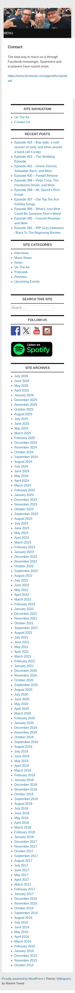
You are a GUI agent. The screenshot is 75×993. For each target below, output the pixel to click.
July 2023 (21, 523)
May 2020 (21, 704)
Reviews (20, 276)
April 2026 (21, 390)
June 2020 (21, 699)
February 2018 (24, 832)
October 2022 (24, 566)
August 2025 (23, 414)
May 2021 (21, 647)
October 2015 (24, 965)
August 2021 (23, 632)
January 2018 (24, 837)
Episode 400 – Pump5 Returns (36, 175)
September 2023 (26, 514)
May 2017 (21, 875)
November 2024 (25, 447)
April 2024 (21, 480)
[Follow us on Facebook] (15, 330)
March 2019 (22, 770)
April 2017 (21, 879)
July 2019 (21, 751)
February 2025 (24, 438)
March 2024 (22, 485)
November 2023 (25, 504)
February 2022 (24, 604)
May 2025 (21, 428)
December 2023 (25, 499)
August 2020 (23, 689)
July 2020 (21, 694)
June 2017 (21, 870)
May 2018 (21, 818)
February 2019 (24, 775)
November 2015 (25, 960)
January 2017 (24, 894)
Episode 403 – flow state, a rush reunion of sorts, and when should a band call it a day (38, 147)
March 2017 (22, 884)
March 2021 (22, 656)
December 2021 (25, 613)
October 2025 (24, 409)
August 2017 (23, 860)
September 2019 (26, 742)
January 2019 (24, 780)
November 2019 (25, 732)
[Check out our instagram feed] (47, 330)
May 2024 (21, 476)
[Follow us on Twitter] (26, 330)
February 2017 (24, 889)
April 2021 (21, 651)
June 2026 (21, 381)
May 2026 (21, 385)
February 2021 (24, 661)
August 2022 (23, 575)
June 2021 (21, 642)
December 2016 (25, 898)
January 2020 (24, 723)
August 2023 (23, 518)
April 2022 (21, 594)
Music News (23, 257)
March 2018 (22, 827)
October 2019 (24, 737)
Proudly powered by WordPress (22, 978)
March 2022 (22, 599)
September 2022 (26, 571)
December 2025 (25, 400)
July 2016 (21, 922)
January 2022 (24, 609)
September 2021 (26, 628)
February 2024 (24, 490)
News (18, 262)
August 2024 (23, 461)
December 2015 (25, 955)
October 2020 (24, 680)
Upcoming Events (26, 281)
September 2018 (26, 799)
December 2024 (25, 442)
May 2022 (21, 590)
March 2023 (22, 542)
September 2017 (26, 856)
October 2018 (24, 794)
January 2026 (24, 395)
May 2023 (21, 533)
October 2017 (24, 851)
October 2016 (24, 908)
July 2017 (21, 865)
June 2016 (21, 927)
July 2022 (21, 580)
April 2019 (21, 765)
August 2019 (23, 746)
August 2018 (23, 803)
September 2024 (26, 457)
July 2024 (21, 466)
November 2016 (25, 903)
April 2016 (21, 936)
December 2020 (25, 670)
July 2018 (21, 808)
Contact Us (22, 122)
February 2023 (24, 547)
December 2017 (25, 841)
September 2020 (26, 685)
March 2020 (22, 713)
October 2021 (24, 623)
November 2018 (25, 789)
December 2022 (25, 556)
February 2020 (24, 718)
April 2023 (21, 537)
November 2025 (25, 404)
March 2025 (22, 433)
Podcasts (21, 272)
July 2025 (21, 419)
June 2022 (21, 585)
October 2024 (24, 452)
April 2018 (21, 822)
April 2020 (21, 708)
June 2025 (21, 423)
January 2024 (24, 495)
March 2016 (22, 941)
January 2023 (24, 552)
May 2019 (21, 761)
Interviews (21, 253)
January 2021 (24, 666)
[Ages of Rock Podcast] (37, 27)
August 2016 (23, 917)
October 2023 (24, 509)
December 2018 (25, 784)
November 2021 (25, 618)
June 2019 (21, 756)
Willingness (63, 978)
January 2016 (24, 951)
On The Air (22, 117)
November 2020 (25, 675)
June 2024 (21, 471)
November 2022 (25, 561)
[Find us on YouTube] (36, 330)
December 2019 (25, 727)
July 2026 (21, 376)
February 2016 (24, 946)
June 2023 (21, 528)
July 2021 (21, 637)
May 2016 (21, 932)
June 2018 (21, 813)
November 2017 (25, 846)
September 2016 (26, 913)
